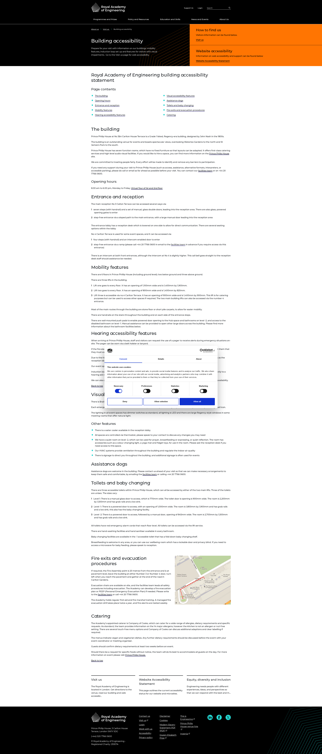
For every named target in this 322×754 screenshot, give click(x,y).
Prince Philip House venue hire (189, 725)
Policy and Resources (138, 19)
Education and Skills (170, 19)
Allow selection (161, 401)
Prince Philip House (219, 153)
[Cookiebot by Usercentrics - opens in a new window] (204, 351)
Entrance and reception (107, 105)
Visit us (106, 29)
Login (200, 8)
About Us (224, 19)
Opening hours (102, 100)
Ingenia (184, 734)
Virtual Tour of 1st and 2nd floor (147, 188)
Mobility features (103, 110)
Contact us (144, 716)
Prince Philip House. (135, 655)
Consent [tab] (123, 359)
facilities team (205, 170)
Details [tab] (161, 359)
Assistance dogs (175, 100)
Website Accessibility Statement (213, 61)
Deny (125, 401)
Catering (171, 115)
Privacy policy (146, 737)
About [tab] (199, 359)
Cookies (164, 720)
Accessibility (145, 733)
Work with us (145, 729)
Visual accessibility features (181, 96)
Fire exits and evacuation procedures (186, 110)
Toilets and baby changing (180, 105)
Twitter (228, 717)
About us (95, 29)
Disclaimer (165, 716)
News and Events (199, 19)
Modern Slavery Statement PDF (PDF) (167, 728)
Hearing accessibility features (110, 115)
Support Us (188, 8)
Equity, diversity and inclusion (209, 679)
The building (101, 96)
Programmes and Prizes (105, 19)
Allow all (197, 401)
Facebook (219, 717)
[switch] (146, 391)
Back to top (97, 386)
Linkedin (210, 717)
